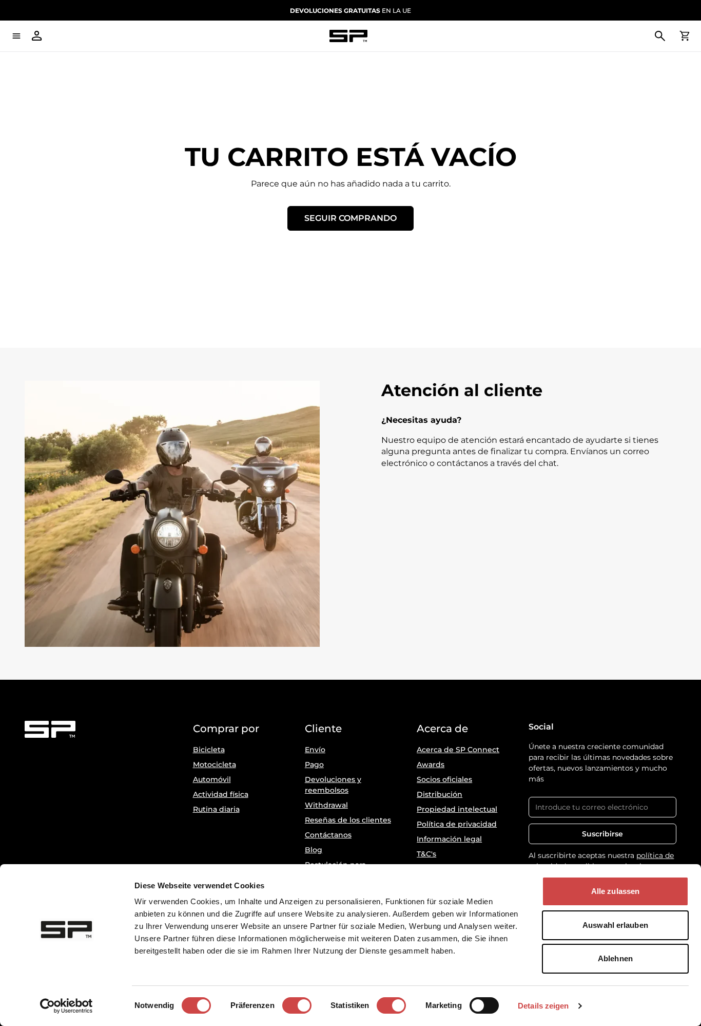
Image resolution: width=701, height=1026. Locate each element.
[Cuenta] (37, 36)
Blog (313, 849)
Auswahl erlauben (615, 925)
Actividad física (220, 794)
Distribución (439, 794)
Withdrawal (326, 805)
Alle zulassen (615, 891)
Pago (314, 764)
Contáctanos (328, 835)
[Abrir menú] (16, 36)
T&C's (426, 854)
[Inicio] (348, 36)
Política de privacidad (457, 824)
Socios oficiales (444, 779)
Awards (430, 764)
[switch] (296, 1005)
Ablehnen (615, 958)
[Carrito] (684, 36)
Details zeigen (543, 1005)
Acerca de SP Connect (458, 749)
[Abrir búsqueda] (660, 36)
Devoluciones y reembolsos (333, 785)
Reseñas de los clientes (348, 820)
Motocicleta (214, 764)
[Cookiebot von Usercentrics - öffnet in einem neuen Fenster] (66, 1006)
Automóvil (212, 779)
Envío (315, 749)
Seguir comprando (350, 218)
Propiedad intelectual (457, 809)
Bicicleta (209, 749)
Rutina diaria (216, 809)
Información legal (449, 839)
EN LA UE (350, 10)
